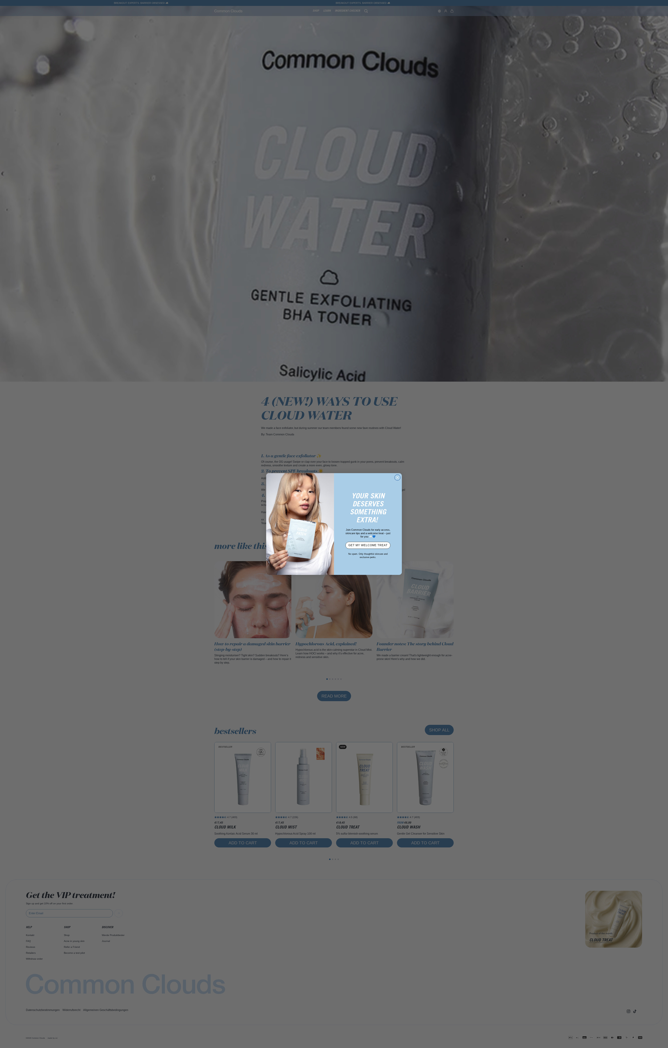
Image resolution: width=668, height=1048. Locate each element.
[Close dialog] (397, 478)
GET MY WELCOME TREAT (368, 545)
